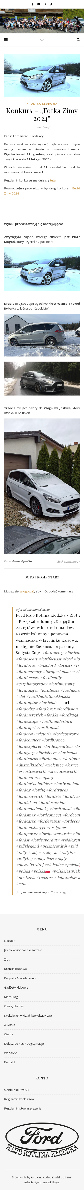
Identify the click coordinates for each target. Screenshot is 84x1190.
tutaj (53, 180)
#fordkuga (68, 714)
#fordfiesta (49, 690)
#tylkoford (46, 665)
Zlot (7, 959)
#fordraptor (27, 702)
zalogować (26, 591)
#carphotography (31, 683)
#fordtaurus (27, 758)
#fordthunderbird (55, 721)
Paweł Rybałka (22, 561)
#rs (76, 665)
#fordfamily (51, 677)
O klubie (9, 941)
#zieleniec (53, 764)
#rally (21, 852)
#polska (23, 871)
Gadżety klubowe (16, 987)
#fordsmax (67, 752)
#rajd (73, 846)
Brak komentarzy (68, 561)
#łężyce (71, 764)
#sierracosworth (62, 771)
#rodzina (44, 877)
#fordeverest (49, 821)
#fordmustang (61, 683)
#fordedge (25, 708)
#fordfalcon (26, 802)
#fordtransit (47, 727)
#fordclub (47, 702)
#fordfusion (67, 708)
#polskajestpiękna (67, 871)
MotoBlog (11, 997)
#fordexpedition (58, 746)
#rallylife (67, 852)
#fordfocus (25, 665)
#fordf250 (71, 796)
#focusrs (64, 665)
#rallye (34, 852)
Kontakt (9, 1062)
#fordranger (27, 690)
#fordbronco (53, 739)
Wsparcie (10, 1053)
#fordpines (56, 827)
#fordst (22, 839)
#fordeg (23, 789)
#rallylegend (27, 846)
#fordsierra (46, 752)
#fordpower (27, 833)
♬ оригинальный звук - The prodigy (41, 892)
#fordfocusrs (27, 677)
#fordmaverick (29, 714)
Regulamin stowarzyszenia (23, 1108)
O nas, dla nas (14, 1006)
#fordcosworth (65, 733)
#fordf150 (52, 796)
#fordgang (25, 752)
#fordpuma (72, 758)
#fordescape (27, 721)
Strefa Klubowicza (16, 1090)
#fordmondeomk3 (32, 808)
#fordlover (45, 708)
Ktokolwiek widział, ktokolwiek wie (28, 1015)
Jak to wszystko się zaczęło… (24, 950)
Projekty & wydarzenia (20, 978)
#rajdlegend (71, 839)
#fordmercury (29, 671)
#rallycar (50, 852)
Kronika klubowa (42, 103)
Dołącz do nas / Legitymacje (24, 1043)
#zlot (20, 696)
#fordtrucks (57, 789)
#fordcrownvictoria (33, 733)
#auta (21, 883)
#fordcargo (26, 821)
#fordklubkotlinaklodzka (48, 696)
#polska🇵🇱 (40, 871)
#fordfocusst (49, 658)
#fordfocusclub (51, 802)
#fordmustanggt (30, 827)
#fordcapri (25, 727)
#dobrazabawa (67, 877)
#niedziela (25, 877)
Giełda (8, 1034)
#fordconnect (28, 739)
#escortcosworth (31, 771)
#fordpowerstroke (55, 833)
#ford (67, 658)
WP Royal (53, 1182)
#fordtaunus (50, 758)
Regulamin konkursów (19, 1099)
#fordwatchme (66, 783)
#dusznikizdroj (29, 764)
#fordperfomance (59, 671)
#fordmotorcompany (35, 777)
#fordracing (53, 652)
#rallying (24, 858)
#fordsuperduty (44, 839)
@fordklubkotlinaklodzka (33, 609)
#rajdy (60, 858)
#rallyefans (43, 858)
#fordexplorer (29, 746)
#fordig (38, 789)
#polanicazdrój (53, 846)
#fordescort (26, 658)
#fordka (51, 714)
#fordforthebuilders (34, 783)
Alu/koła (9, 1025)
